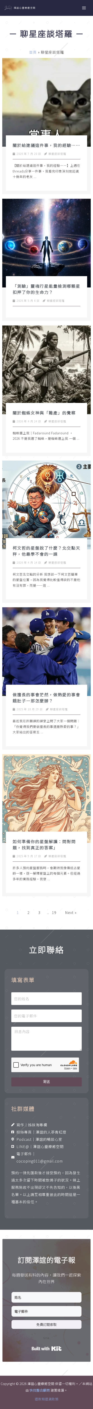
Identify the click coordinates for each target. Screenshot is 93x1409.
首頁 (33, 52)
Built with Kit (47, 1348)
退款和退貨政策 (46, 1399)
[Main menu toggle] (83, 7)
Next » (71, 912)
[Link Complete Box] (46, 126)
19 (54, 912)
